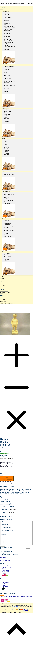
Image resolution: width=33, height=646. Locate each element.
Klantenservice (5, 571)
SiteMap (4, 583)
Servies (10, 509)
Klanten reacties (5, 570)
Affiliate (3, 585)
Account (2, 278)
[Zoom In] (16, 370)
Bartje (14, 509)
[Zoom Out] (16, 403)
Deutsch (4, 285)
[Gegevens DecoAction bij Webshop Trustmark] (5, 575)
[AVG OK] (3, 589)
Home (3, 305)
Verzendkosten (5, 565)
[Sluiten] (16, 435)
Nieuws (3, 580)
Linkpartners (5, 586)
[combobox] (4, 291)
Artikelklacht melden (6, 567)
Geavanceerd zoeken (5, 292)
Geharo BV (11, 512)
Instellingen (2, 280)
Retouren (4, 573)
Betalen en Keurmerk (7, 568)
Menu (1, 9)
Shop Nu (5, 62)
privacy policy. (29, 596)
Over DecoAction (6, 582)
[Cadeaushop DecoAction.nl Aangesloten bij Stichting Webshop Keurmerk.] (10, 7)
